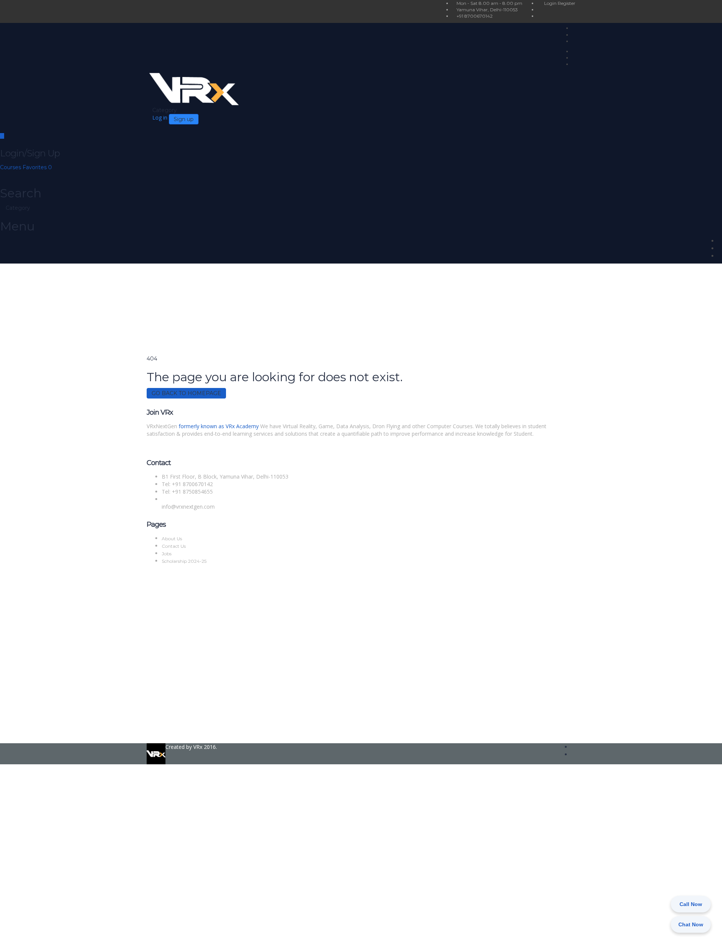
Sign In (60, 932)
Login (551, 3)
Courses (11, 167)
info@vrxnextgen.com (188, 506)
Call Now (691, 904)
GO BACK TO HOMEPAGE (186, 393)
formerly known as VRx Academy (219, 426)
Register (566, 3)
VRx (197, 746)
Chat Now (690, 924)
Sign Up (42, 932)
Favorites (37, 167)
